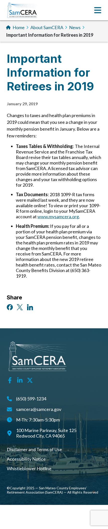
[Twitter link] (30, 380)
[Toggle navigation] (97, 10)
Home (19, 27)
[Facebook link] (10, 380)
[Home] (22, 10)
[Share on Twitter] (20, 306)
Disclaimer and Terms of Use (34, 449)
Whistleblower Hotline (29, 468)
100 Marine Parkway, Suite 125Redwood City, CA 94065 (46, 433)
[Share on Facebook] (10, 306)
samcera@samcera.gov (38, 409)
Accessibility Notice (26, 459)
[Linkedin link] (20, 380)
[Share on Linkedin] (30, 306)
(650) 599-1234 (31, 398)
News (75, 27)
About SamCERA (46, 27)
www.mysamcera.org (58, 216)
